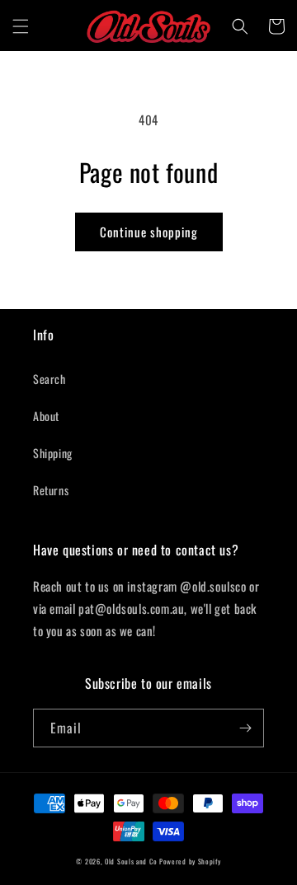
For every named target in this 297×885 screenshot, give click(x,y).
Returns (50, 490)
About (46, 415)
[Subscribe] (245, 728)
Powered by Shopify (190, 861)
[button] (20, 26)
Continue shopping (149, 231)
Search (49, 378)
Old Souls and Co (131, 861)
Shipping (53, 452)
